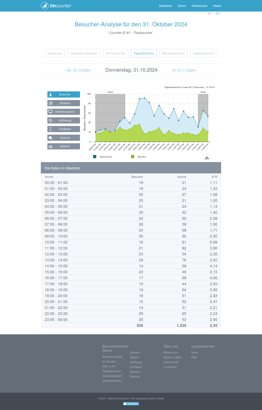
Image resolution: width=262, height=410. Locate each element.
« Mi (77, 70)
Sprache (65, 137)
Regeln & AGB (172, 357)
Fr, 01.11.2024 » (185, 70)
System (134, 357)
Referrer (65, 146)
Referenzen (200, 5)
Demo (182, 5)
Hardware (65, 129)
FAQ (194, 357)
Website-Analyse (112, 357)
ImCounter (58, 6)
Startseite (165, 5)
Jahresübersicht (203, 53)
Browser (65, 103)
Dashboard (55, 53)
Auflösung (65, 120)
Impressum (170, 367)
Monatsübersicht (173, 53)
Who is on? (109, 366)
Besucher (65, 94)
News (217, 5)
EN (217, 13)
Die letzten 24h (115, 53)
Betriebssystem (65, 111)
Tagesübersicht (144, 53)
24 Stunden (109, 361)
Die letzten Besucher (83, 53)
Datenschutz (171, 362)
